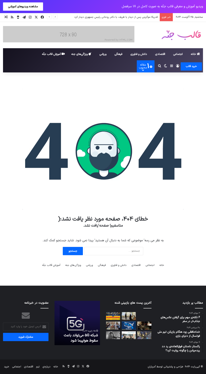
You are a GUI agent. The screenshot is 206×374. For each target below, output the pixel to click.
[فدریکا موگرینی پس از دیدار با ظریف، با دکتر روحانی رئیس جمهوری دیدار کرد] (129, 316)
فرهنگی (118, 54)
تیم (38, 367)
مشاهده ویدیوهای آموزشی (23, 6)
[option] (77, 323)
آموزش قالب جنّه (52, 54)
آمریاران (152, 367)
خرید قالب (191, 66)
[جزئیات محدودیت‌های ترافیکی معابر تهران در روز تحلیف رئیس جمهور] (113, 316)
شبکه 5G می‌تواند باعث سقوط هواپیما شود (81, 338)
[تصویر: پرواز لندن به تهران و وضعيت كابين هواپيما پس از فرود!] (144, 335)
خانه (194, 54)
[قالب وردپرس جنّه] (181, 35)
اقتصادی (160, 54)
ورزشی (102, 54)
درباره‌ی (46, 367)
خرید (6, 367)
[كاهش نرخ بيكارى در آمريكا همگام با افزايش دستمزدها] (129, 325)
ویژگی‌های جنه (80, 54)
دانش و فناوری (138, 54)
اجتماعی (178, 54)
